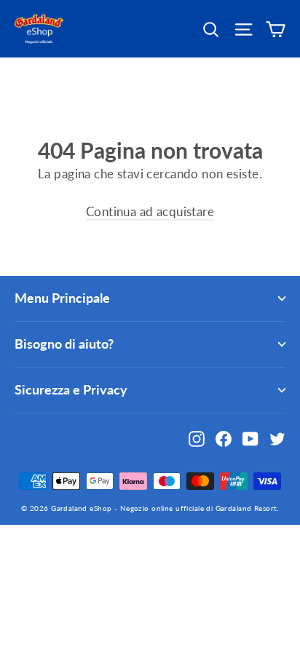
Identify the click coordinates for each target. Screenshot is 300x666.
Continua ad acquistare (150, 211)
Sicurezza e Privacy (71, 389)
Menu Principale (62, 298)
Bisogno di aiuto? (64, 344)
